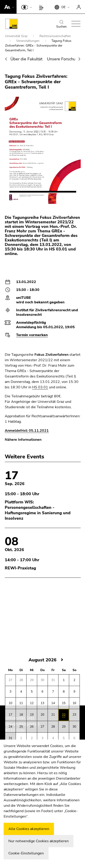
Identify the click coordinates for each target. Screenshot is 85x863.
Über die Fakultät (26, 59)
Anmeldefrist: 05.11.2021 (27, 430)
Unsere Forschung (63, 59)
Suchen (61, 26)
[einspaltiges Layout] (42, 7)
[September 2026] (62, 659)
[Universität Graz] (11, 25)
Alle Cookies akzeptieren (28, 828)
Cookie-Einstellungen (26, 853)
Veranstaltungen (28, 41)
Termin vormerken (32, 334)
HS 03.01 (40, 387)
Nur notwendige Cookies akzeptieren (38, 841)
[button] (8, 7)
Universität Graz (16, 36)
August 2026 (42, 660)
